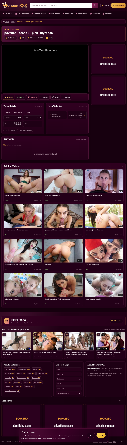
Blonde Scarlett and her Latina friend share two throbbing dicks (109, 353)
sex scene (14, 130)
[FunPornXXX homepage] (14, 5)
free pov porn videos (26, 130)
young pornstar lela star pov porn (16, 230)
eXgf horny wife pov (12, 299)
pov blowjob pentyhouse (94, 230)
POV (13, 22)
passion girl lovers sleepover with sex (58, 230)
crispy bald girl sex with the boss (45, 352)
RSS (114, 442)
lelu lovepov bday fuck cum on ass (57, 299)
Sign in (5, 145)
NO (91, 435)
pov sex (48, 264)
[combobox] (61, 5)
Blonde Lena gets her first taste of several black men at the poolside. (77, 353)
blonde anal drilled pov (94, 195)
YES (101, 435)
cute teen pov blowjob (93, 299)
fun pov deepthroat (92, 264)
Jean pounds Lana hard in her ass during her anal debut (16, 353)
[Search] (95, 5)
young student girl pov (12, 195)
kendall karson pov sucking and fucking (19, 264)
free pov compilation (52, 195)
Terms (110, 442)
